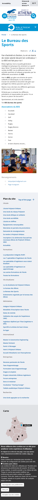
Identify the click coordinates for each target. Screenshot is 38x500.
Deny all (5, 489)
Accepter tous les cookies (10, 495)
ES (33, 3)
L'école (5, 203)
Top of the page (24, 200)
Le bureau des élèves (10, 288)
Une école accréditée (10, 218)
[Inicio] (11, 13)
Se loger (6, 330)
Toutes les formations (11, 275)
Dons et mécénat (9, 382)
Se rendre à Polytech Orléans (13, 234)
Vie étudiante (8, 280)
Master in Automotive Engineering (15, 340)
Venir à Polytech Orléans (12, 349)
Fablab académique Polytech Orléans (16, 388)
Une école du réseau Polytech (14, 212)
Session (6, 457)
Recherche (7, 392)
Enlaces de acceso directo (25, 3)
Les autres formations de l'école (14, 272)
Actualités (6, 245)
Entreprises (7, 357)
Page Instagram (13, 184)
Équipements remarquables (13, 225)
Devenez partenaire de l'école (13, 362)
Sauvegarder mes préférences (12, 484)
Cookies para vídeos (10, 464)
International (8, 334)
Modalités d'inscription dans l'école (16, 310)
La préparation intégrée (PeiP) (14, 255)
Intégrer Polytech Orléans (12, 306)
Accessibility (6, 3)
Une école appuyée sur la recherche (16, 398)
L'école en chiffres (9, 221)
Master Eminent (9, 343)
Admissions (7, 301)
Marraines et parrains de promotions (16, 228)
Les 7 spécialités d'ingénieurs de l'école (17, 258)
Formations (7, 249)
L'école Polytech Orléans (12, 208)
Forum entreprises (10, 378)
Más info (30, 454)
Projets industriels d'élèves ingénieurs (17, 375)
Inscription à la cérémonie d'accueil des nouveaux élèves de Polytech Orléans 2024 (17, 240)
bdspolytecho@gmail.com (17, 181)
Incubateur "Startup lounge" (13, 385)
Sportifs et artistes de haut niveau (15, 327)
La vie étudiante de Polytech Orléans (16, 285)
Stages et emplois (9, 372)
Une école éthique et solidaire (14, 215)
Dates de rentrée (9, 313)
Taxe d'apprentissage (10, 365)
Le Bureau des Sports (11, 291)
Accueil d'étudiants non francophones (17, 353)
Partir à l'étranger (9, 346)
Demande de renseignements (13, 231)
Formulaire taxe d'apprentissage (15, 369)
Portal (4, 35)
